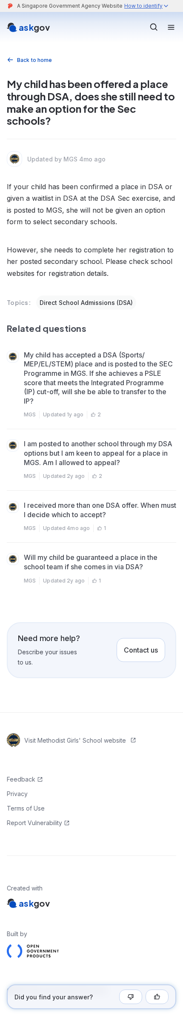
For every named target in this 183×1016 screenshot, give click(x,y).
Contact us (141, 650)
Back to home (34, 60)
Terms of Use (26, 808)
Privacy (17, 793)
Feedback (21, 779)
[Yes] (157, 997)
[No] (130, 997)
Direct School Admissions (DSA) (86, 302)
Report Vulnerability (34, 822)
